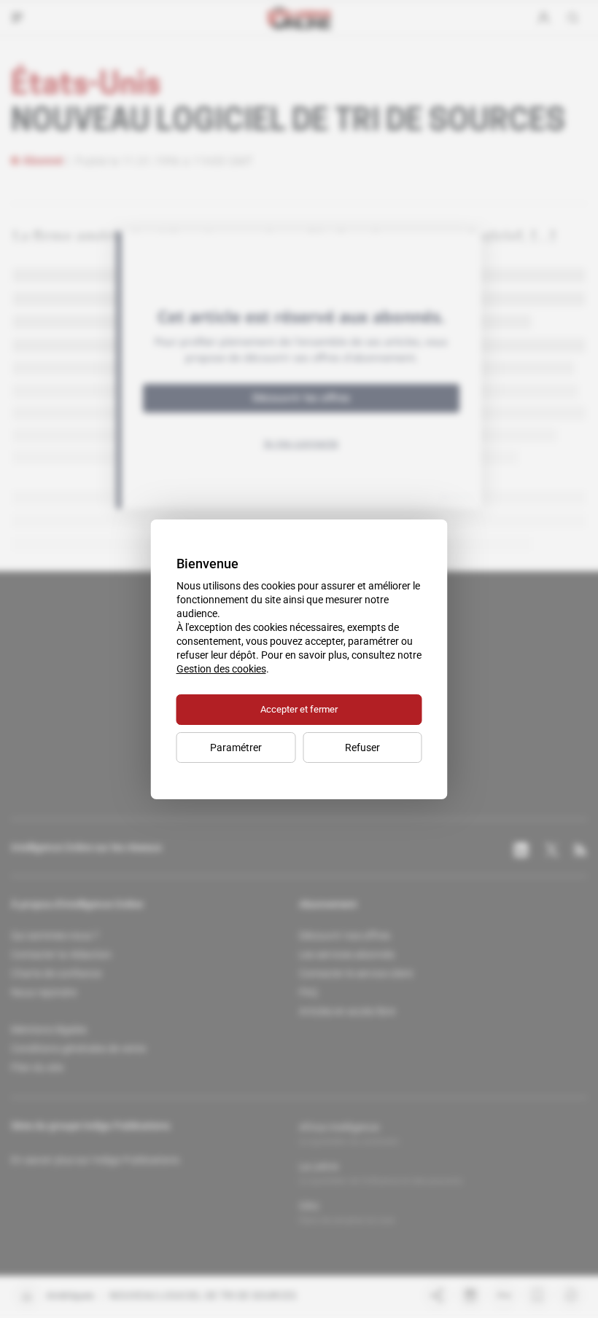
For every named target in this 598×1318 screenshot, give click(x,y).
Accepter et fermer (299, 709)
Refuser (362, 747)
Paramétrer (236, 747)
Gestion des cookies (221, 669)
